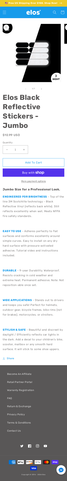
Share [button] (10, 358)
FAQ (9, 398)
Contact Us (14, 430)
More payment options (33, 181)
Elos (44, 474)
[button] (4, 12)
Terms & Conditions (19, 422)
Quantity (8, 142)
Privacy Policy (16, 414)
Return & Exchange (19, 406)
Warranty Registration (20, 390)
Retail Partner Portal (19, 382)
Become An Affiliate (19, 374)
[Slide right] (41, 89)
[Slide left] (26, 89)
